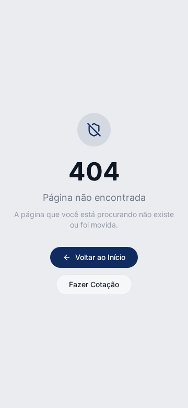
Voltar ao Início (100, 257)
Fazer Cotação (94, 284)
